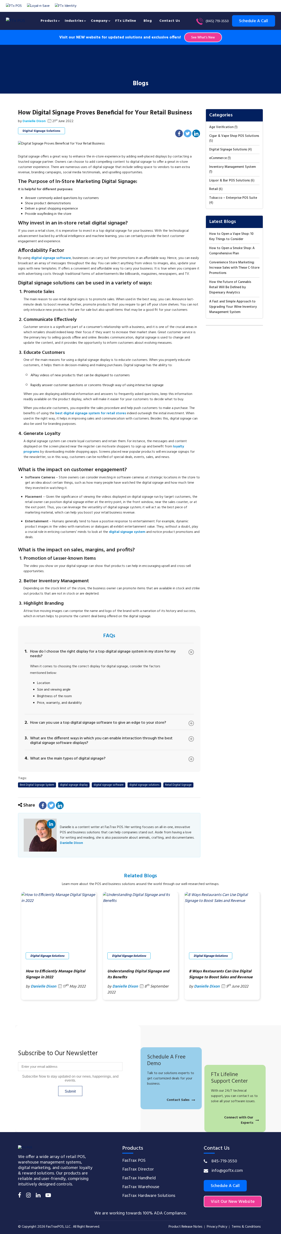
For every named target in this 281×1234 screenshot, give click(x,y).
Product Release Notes (185, 1227)
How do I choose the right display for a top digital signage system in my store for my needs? (100, 653)
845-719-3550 (224, 1161)
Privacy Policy (217, 1227)
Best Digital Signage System (37, 785)
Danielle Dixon (51, 825)
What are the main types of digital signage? (65, 758)
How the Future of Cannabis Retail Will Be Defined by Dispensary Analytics (230, 287)
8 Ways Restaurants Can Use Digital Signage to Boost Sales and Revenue (221, 974)
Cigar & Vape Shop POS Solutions (234, 136)
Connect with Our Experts (238, 1120)
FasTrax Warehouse (140, 1187)
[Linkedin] (38, 1196)
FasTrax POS (134, 1160)
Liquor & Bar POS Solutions (229, 180)
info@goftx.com (227, 1170)
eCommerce (218, 158)
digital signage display (74, 785)
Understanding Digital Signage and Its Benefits (138, 974)
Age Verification (221, 127)
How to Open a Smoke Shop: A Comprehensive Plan (232, 251)
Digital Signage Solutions (41, 131)
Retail (213, 189)
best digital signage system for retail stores (90, 413)
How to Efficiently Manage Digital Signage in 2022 (55, 974)
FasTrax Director (138, 1169)
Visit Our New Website (233, 1201)
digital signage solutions (144, 785)
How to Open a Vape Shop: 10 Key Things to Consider (231, 236)
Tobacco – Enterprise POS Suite (233, 198)
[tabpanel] (58, 946)
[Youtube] (48, 1196)
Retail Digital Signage (178, 785)
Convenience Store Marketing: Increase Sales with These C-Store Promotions (234, 268)
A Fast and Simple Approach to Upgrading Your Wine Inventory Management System (233, 307)
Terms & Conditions (246, 1227)
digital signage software (109, 785)
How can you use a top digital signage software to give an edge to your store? (95, 722)
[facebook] (19, 1196)
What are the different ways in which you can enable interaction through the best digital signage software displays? (99, 740)
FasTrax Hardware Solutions (148, 1195)
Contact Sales (178, 1100)
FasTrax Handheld (139, 1178)
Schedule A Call (225, 1185)
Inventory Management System (232, 167)
